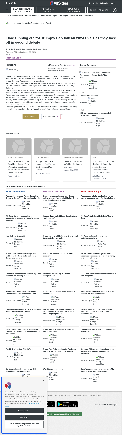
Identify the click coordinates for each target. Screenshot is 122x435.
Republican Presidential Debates (36, 49)
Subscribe (104, 3)
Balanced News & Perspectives (22, 10)
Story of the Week (76, 15)
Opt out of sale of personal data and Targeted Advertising (61, 414)
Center (72, 65)
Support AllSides (89, 395)
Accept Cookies (24, 411)
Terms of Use (52, 395)
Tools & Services (99, 10)
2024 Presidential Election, (16, 49)
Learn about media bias (56, 70)
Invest (113, 3)
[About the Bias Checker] (62, 114)
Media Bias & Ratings (48, 10)
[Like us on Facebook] (6, 3)
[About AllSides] (114, 10)
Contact (99, 395)
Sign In (95, 3)
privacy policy (32, 403)
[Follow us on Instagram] (12, 3)
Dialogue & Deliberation (74, 10)
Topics (55, 15)
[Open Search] (90, 3)
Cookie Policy (76, 395)
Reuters (8, 54)
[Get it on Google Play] (67, 404)
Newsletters (88, 15)
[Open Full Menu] (7, 10)
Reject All (24, 417)
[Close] (43, 380)
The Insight (63, 15)
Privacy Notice (64, 395)
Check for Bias (49, 116)
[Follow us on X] (9, 3)
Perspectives (46, 15)
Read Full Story (31, 116)
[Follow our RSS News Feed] (15, 3)
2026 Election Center (15, 15)
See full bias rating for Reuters (58, 68)
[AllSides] (59, 3)
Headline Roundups (32, 15)
